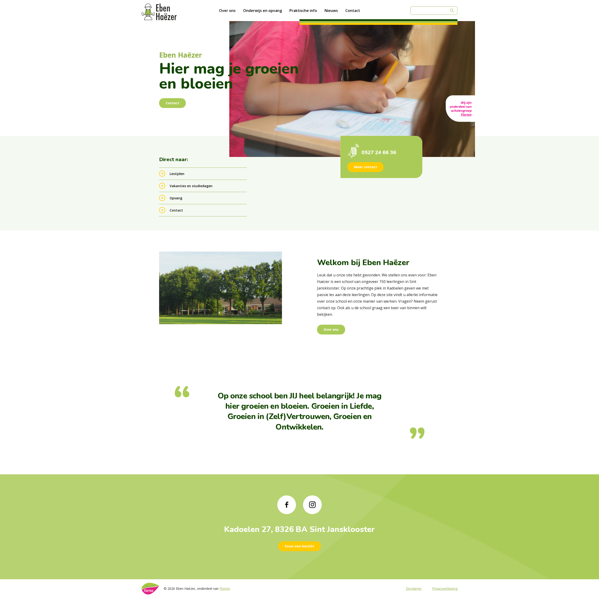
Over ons (227, 10)
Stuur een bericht (299, 546)
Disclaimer (414, 588)
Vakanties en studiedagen (191, 186)
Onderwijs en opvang (262, 10)
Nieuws (331, 10)
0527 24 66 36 (379, 152)
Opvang (176, 198)
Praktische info (303, 10)
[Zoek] (452, 10)
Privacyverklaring (444, 588)
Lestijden (177, 173)
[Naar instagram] (312, 504)
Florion (466, 114)
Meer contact (365, 167)
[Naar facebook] (286, 504)
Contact (352, 10)
